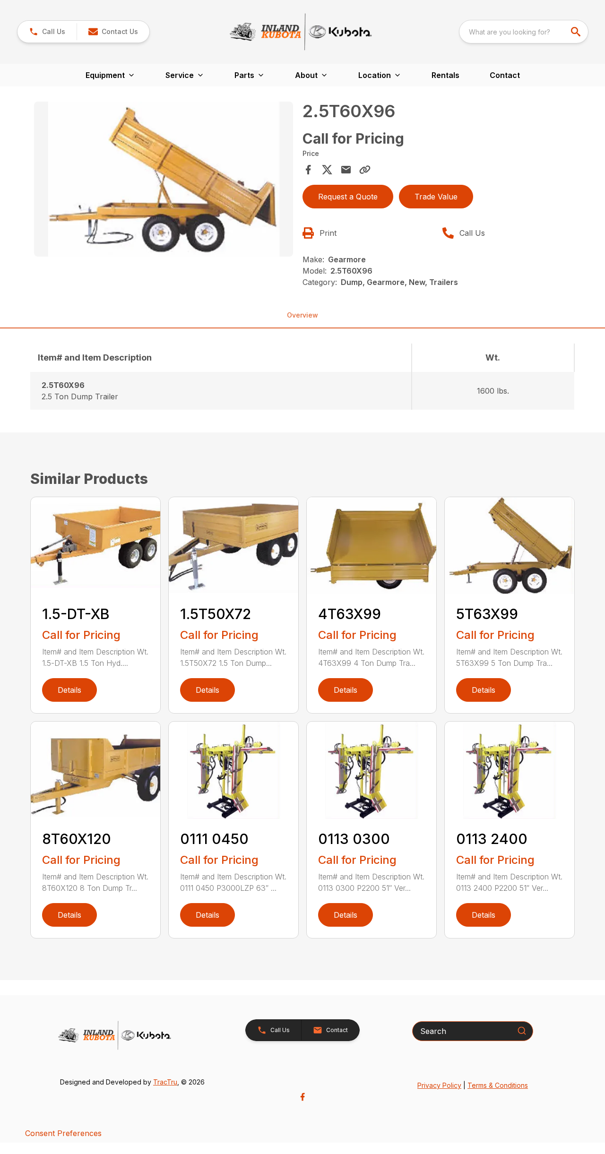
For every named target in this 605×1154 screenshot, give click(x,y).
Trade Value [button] (436, 196)
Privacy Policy (439, 1085)
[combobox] (523, 31)
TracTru (165, 1082)
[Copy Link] (365, 169)
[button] (47, 31)
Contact (505, 75)
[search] (576, 32)
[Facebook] (302, 1097)
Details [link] (69, 690)
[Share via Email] (346, 169)
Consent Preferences (63, 1133)
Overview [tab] (302, 315)
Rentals (445, 75)
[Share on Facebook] (308, 169)
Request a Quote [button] (348, 196)
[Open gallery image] (163, 179)
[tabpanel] (163, 181)
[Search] (521, 1030)
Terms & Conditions (497, 1085)
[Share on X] (327, 169)
